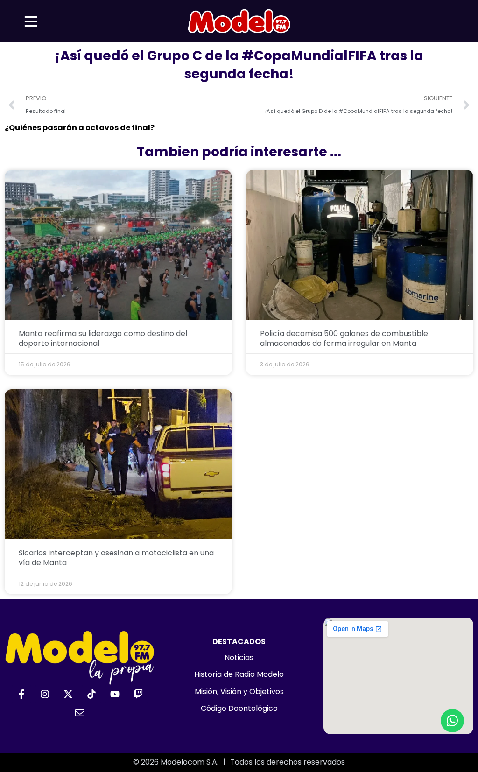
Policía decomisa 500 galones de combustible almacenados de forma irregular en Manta (344, 338)
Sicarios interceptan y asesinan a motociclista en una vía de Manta (116, 557)
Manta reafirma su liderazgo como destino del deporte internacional (103, 338)
